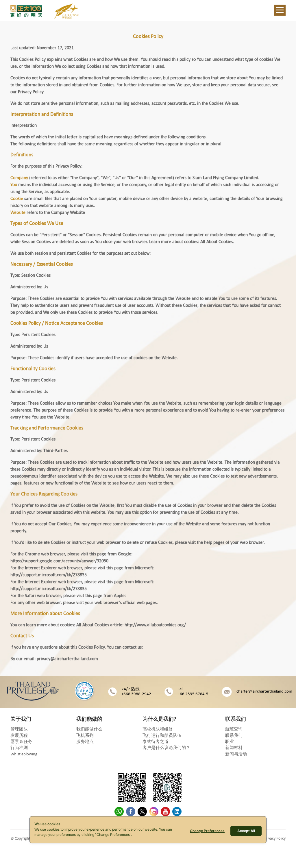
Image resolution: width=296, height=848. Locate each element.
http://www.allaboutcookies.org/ (155, 625)
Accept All (246, 831)
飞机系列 (85, 736)
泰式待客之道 (156, 742)
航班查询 (234, 729)
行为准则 (19, 748)
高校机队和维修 (158, 729)
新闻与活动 (236, 754)
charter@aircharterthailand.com (264, 691)
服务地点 (85, 742)
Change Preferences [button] (207, 831)
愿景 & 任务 (21, 742)
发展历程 (19, 736)
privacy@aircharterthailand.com (67, 659)
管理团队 (19, 729)
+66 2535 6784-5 (193, 694)
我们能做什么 (89, 729)
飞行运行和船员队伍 (162, 736)
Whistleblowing (23, 754)
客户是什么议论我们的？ (166, 748)
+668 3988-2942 (136, 694)
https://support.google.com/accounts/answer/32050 (59, 561)
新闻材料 (234, 748)
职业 (229, 742)
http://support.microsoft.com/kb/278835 (48, 575)
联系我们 (234, 736)
